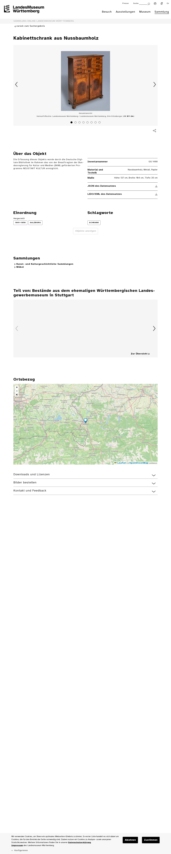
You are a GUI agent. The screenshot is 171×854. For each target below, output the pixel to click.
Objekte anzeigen (85, 231)
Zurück (16, 84)
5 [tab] (88, 123)
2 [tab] (76, 123)
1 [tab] (72, 123)
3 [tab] (80, 123)
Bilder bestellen (25, 482)
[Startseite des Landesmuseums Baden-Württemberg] (24, 10)
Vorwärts (155, 84)
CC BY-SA (129, 116)
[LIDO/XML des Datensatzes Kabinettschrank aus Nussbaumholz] (156, 194)
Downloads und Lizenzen (31, 474)
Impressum (17, 845)
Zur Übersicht (139, 354)
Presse (125, 3)
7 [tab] (96, 123)
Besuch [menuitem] (107, 11)
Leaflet (121, 463)
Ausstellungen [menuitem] (125, 11)
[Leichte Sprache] (155, 3)
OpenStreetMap (138, 463)
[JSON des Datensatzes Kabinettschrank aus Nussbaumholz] (156, 186)
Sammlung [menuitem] (162, 11)
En (168, 3)
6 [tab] (92, 123)
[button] (85, 421)
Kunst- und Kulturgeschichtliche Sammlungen (44, 264)
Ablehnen (130, 840)
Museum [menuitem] (145, 11)
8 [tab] (100, 123)
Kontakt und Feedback (29, 490)
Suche (136, 3)
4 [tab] (84, 123)
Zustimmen (150, 840)
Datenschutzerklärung (79, 842)
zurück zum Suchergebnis (30, 26)
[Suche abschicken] (149, 3)
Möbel (20, 267)
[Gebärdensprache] (161, 3)
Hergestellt (19, 218)
